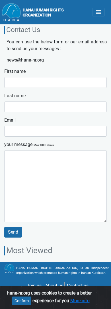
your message (29, 144)
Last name (15, 95)
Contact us (78, 285)
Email (10, 120)
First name (15, 71)
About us (54, 285)
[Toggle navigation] (98, 12)
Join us (34, 285)
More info (80, 300)
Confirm (22, 301)
